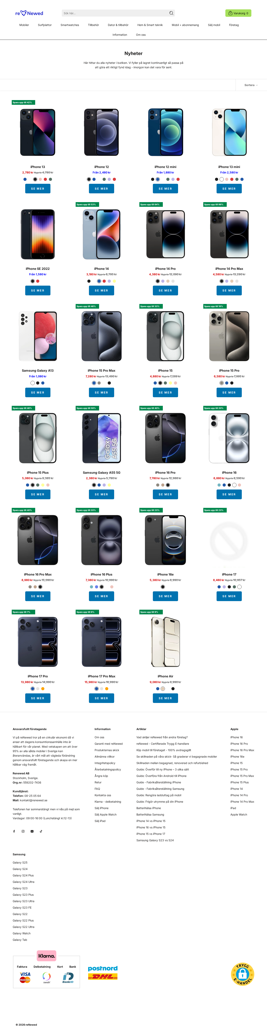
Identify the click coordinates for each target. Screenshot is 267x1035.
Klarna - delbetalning (108, 801)
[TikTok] (41, 831)
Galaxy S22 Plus (23, 920)
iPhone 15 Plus (38, 472)
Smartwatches (70, 25)
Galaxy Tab (20, 939)
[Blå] (25, 179)
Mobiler (24, 25)
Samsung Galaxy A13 (38, 370)
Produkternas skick (107, 750)
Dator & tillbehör (118, 25)
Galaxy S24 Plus (23, 875)
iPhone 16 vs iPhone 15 (150, 827)
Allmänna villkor (105, 756)
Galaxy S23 (20, 888)
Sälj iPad (100, 821)
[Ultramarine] (96, 586)
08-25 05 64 (32, 795)
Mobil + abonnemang (185, 25)
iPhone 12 (101, 167)
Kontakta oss (103, 795)
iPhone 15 (165, 370)
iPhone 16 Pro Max (38, 574)
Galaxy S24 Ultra (23, 881)
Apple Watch (238, 814)
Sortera (250, 85)
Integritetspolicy (105, 763)
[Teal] (219, 485)
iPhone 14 (101, 269)
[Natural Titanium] (99, 383)
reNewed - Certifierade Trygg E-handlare (162, 743)
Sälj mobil (214, 25)
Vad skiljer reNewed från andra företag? (162, 737)
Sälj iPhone (101, 808)
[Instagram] (23, 831)
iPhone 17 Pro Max (101, 676)
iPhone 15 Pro (229, 370)
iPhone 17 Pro (38, 676)
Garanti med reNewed (109, 743)
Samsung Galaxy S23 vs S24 (155, 840)
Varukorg (241, 13)
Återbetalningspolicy (108, 769)
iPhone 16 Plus (101, 574)
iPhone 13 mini (229, 167)
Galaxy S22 (20, 914)
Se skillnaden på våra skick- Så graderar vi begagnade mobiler (176, 756)
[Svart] (35, 179)
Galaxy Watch (21, 933)
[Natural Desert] (162, 485)
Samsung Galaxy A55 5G (101, 472)
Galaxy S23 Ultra (23, 901)
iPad (233, 808)
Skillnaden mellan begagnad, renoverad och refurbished (172, 763)
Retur (98, 782)
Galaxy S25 (20, 862)
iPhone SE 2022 (38, 269)
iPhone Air (165, 676)
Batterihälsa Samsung (150, 814)
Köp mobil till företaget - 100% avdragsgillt (163, 750)
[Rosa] (40, 179)
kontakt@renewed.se (33, 800)
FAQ (97, 788)
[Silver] (173, 281)
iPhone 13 (37, 167)
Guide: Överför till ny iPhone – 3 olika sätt (162, 769)
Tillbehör (93, 25)
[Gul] (114, 281)
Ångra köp (101, 775)
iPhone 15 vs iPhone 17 (150, 833)
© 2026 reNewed (26, 1024)
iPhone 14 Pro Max (229, 269)
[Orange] (42, 688)
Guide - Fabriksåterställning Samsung (160, 788)
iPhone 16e (165, 574)
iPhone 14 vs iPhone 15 (150, 821)
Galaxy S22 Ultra (23, 926)
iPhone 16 (229, 472)
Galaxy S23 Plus (23, 894)
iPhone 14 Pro (165, 269)
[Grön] (50, 179)
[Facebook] (14, 831)
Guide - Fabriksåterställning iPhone (158, 782)
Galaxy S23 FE (22, 907)
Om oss (141, 34)
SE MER (38, 188)
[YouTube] (32, 831)
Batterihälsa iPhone (148, 808)
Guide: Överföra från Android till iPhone (161, 775)
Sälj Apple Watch (105, 814)
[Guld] (167, 281)
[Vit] (30, 179)
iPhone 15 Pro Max (101, 370)
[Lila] (109, 179)
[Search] (171, 13)
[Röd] (45, 179)
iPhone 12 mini (165, 167)
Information (120, 34)
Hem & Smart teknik (150, 25)
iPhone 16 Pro (165, 472)
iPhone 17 (229, 574)
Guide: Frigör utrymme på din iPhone (159, 801)
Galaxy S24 (20, 869)
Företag (234, 25)
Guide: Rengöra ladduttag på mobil (158, 795)
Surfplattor (45, 25)
